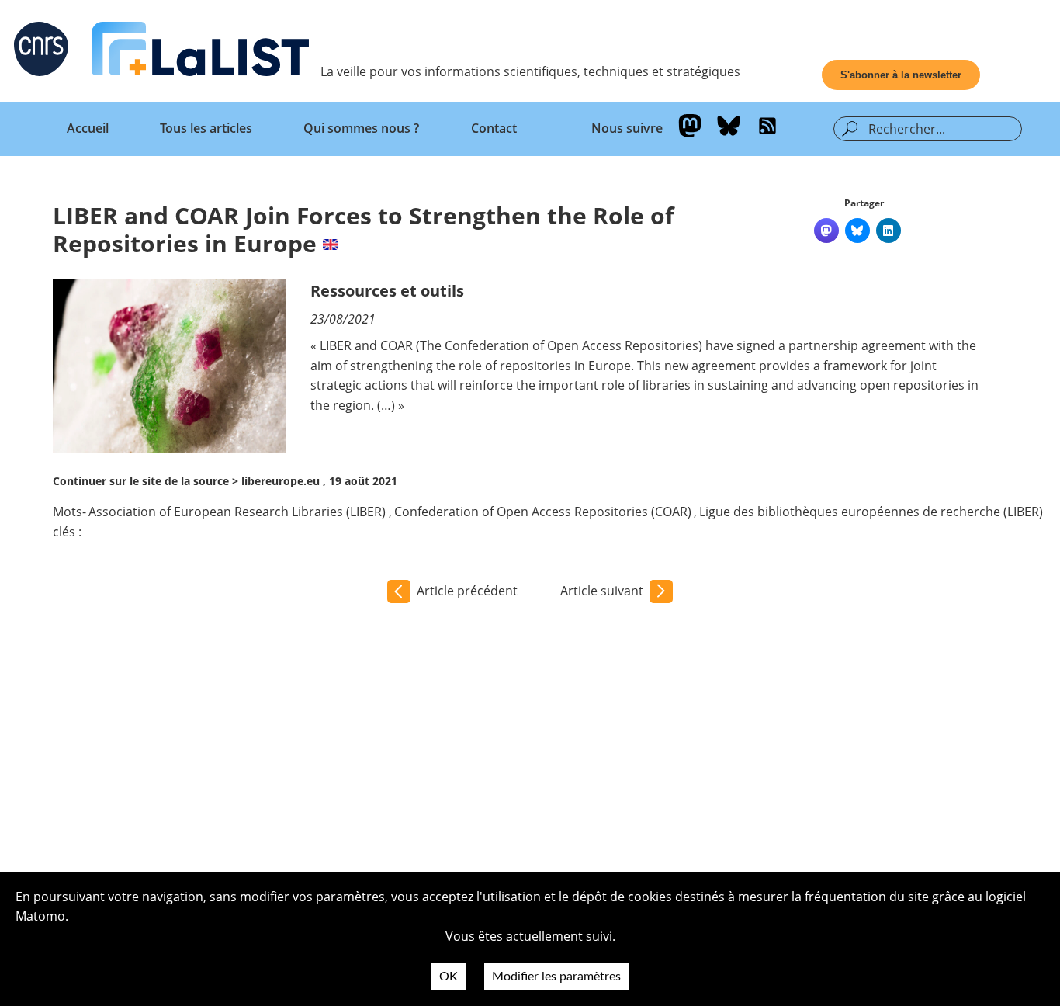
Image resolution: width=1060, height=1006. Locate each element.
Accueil (88, 128)
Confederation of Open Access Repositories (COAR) (542, 511)
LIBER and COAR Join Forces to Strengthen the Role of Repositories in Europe (363, 229)
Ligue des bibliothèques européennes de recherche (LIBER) (871, 511)
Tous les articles (206, 128)
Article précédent (467, 590)
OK (448, 976)
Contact (494, 128)
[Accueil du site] (200, 52)
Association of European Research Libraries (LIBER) (237, 511)
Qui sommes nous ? (361, 128)
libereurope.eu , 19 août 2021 (319, 481)
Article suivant (601, 590)
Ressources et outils (387, 290)
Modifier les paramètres (556, 976)
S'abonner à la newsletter (900, 75)
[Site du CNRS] (41, 52)
